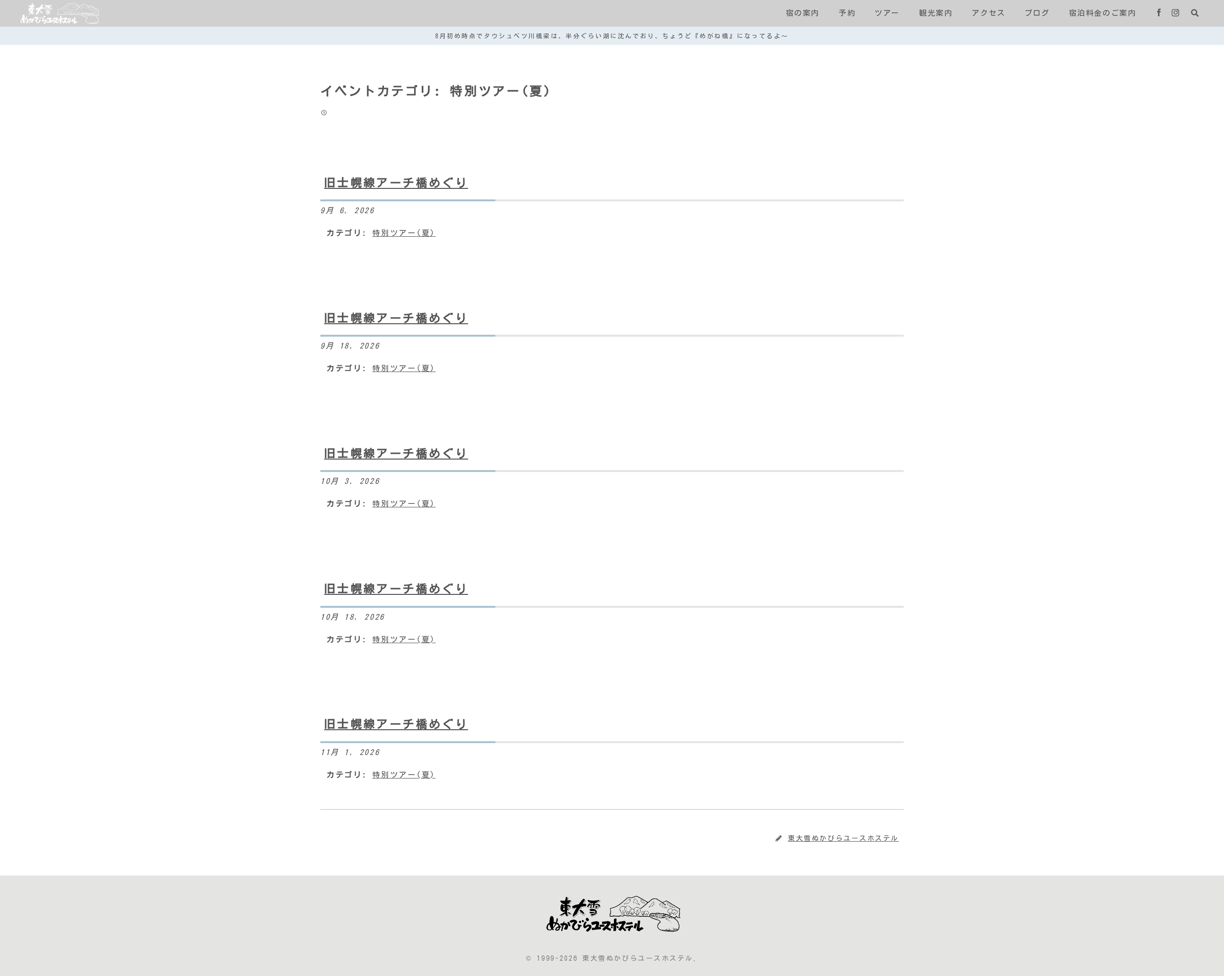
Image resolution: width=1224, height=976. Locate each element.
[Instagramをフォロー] (1175, 13)
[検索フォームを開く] (1195, 12)
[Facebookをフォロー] (1159, 13)
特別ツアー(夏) (404, 233)
